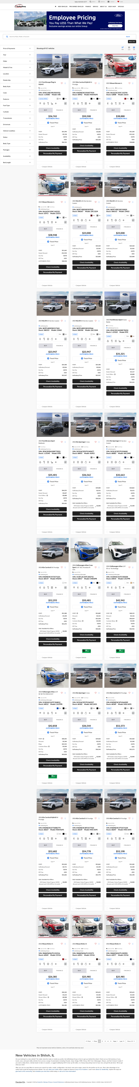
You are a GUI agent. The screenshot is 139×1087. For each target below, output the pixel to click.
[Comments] (65, 103)
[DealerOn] (20, 1082)
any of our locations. (82, 1069)
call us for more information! (67, 1071)
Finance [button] (88, 6)
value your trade (53, 1069)
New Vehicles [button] (62, 6)
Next (115, 1041)
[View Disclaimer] (55, 103)
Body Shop (112, 6)
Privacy (50, 1082)
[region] (53, 137)
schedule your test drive (42, 1071)
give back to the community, (24, 1071)
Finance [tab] (59, 110)
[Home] (55, 6)
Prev (95, 1041)
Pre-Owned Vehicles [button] (76, 6)
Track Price (54, 123)
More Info (132, 42)
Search (128, 36)
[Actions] (65, 83)
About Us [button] (103, 6)
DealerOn (39, 1082)
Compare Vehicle (47, 166)
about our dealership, (102, 1069)
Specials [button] (121, 6)
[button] (67, 66)
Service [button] (95, 6)
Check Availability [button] (52, 148)
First (89, 1041)
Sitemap (45, 1082)
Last (121, 1041)
